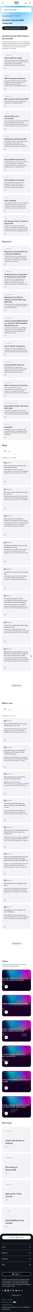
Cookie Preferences (7, 1304)
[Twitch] (13, 1291)
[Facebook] (5, 1291)
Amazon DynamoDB (7, 15)
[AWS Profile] (30, 3)
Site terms (10, 1299)
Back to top (15, 1295)
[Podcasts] (19, 1291)
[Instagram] (11, 1291)
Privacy (4, 1299)
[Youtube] (16, 1291)
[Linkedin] (8, 1291)
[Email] (21, 1291)
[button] (11, 9)
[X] (2, 1291)
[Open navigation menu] (2, 3)
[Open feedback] (31, 656)
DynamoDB (12, 863)
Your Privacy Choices (7, 1302)
